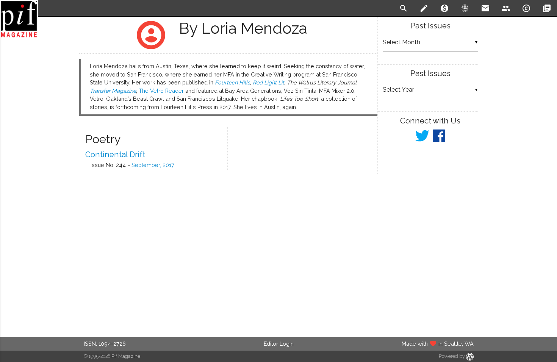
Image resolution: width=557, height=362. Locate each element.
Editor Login (279, 343)
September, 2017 (152, 165)
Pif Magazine (125, 356)
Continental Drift (115, 154)
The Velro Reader (161, 90)
